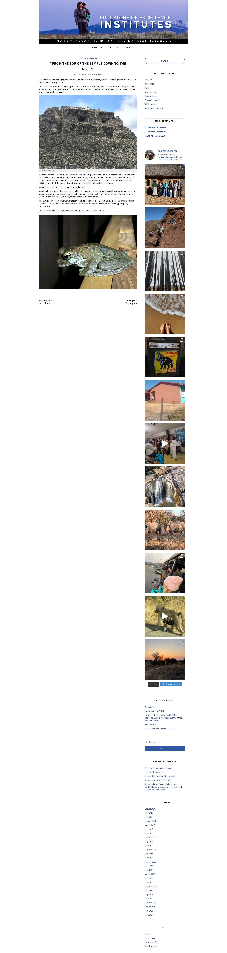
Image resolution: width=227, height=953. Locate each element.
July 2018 (149, 910)
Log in (147, 934)
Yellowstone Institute (155, 131)
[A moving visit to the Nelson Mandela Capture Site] (165, 271)
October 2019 (151, 890)
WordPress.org (151, 946)
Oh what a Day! (47, 303)
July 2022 (149, 866)
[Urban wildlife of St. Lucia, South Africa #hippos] (165, 357)
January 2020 (150, 886)
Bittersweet (150, 707)
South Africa (150, 96)
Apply (117, 47)
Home (94, 47)
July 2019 (149, 894)
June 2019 (149, 898)
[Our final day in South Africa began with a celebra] (165, 184)
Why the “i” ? (150, 724)
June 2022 (149, 870)
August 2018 (150, 906)
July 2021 (149, 878)
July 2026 (149, 812)
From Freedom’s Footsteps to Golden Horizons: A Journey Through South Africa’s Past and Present (164, 718)
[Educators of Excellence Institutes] (113, 21)
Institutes (106, 47)
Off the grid (130, 303)
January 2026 (150, 821)
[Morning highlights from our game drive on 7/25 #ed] (165, 573)
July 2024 (149, 841)
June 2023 (149, 857)
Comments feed (152, 942)
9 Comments (97, 74)
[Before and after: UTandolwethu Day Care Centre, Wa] (165, 400)
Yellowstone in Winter (154, 108)
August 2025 (150, 825)
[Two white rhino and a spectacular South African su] (165, 530)
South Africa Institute (155, 136)
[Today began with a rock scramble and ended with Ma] (165, 227)
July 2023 (149, 853)
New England (150, 92)
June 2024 (149, 845)
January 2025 (150, 837)
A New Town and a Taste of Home (159, 728)
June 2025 (149, 833)
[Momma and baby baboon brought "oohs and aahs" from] (165, 616)
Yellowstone (150, 104)
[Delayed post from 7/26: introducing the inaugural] (165, 443)
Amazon (148, 79)
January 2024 (150, 849)
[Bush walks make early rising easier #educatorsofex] (165, 659)
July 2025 (149, 829)
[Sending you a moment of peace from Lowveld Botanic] (165, 486)
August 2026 (150, 808)
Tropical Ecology (88, 58)
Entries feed (150, 938)
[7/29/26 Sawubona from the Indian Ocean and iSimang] (165, 314)
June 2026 (149, 817)
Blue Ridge (149, 83)
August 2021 (150, 874)
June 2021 (149, 882)
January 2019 (150, 902)
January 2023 (150, 861)
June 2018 (149, 915)
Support (127, 47)
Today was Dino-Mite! (154, 711)
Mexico (148, 87)
